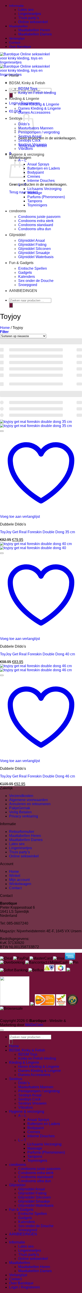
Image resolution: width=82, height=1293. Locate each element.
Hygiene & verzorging (26, 154)
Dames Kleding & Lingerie (39, 108)
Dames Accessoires (34, 112)
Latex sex (26, 10)
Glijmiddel (17, 235)
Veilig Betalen (20, 812)
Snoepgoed (27, 285)
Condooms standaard (35, 225)
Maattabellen (18, 26)
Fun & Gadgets (21, 263)
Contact (14, 42)
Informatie (16, 5)
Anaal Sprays (38, 164)
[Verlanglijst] (2, 431)
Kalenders (26, 277)
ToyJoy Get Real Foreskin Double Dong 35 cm (37, 532)
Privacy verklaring (23, 816)
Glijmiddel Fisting (32, 245)
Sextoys (15, 118)
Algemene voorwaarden (28, 800)
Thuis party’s (28, 18)
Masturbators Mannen (35, 128)
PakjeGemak (19, 808)
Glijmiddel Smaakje (34, 253)
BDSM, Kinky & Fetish (27, 83)
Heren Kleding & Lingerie (38, 104)
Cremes (33, 176)
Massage (34, 193)
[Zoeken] (11, 95)
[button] (4, 332)
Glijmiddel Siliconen (34, 249)
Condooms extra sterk (36, 221)
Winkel (14, 876)
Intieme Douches (41, 181)
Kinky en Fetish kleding (37, 93)
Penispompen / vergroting (39, 132)
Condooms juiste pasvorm (39, 217)
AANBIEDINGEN (23, 291)
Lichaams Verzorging (44, 189)
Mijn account (19, 880)
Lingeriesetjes (29, 14)
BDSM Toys (27, 89)
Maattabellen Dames (35, 34)
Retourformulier (21, 832)
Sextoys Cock (29, 140)
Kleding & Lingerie (24, 99)
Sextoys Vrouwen (32, 144)
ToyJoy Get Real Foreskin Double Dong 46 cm (37, 776)
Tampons (34, 201)
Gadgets (25, 272)
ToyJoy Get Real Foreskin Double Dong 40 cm (37, 654)
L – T (22, 185)
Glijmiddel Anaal (31, 240)
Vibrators (25, 149)
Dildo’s (24, 1083)
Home (14, 75)
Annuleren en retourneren (30, 804)
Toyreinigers (37, 205)
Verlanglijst (17, 38)
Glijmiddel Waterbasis (36, 257)
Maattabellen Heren (34, 30)
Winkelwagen (20, 884)
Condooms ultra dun (34, 229)
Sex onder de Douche (36, 281)
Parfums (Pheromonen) (46, 197)
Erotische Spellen (32, 268)
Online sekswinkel (33, 22)
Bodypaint (35, 172)
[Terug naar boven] (2, 1030)
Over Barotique (20, 46)
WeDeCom (33, 1025)
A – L (22, 1116)
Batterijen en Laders (43, 168)
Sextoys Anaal (29, 136)
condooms (17, 211)
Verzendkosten (21, 796)
